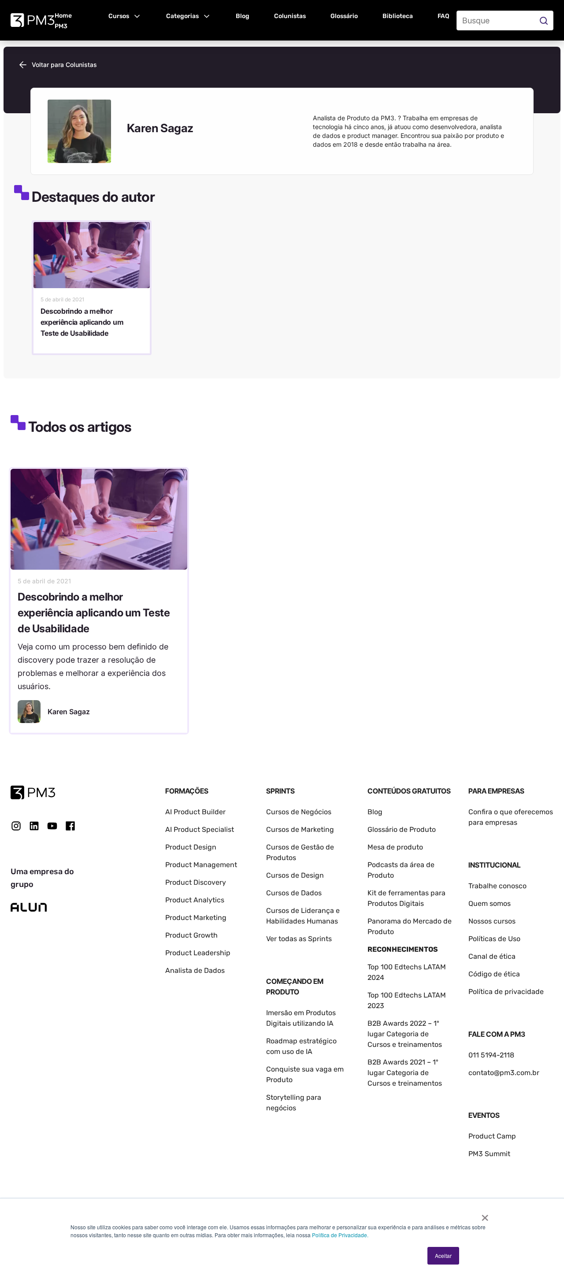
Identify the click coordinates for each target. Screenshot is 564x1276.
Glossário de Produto (401, 829)
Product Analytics (194, 900)
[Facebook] (70, 829)
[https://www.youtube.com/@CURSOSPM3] (52, 825)
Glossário (344, 16)
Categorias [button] (182, 16)
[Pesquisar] (545, 20)
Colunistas (290, 16)
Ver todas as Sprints (299, 939)
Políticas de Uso (494, 939)
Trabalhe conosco (497, 886)
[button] (124, 15)
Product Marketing (195, 917)
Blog (242, 16)
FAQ (443, 16)
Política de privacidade (506, 991)
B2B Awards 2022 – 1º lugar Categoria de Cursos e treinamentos (404, 1034)
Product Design (190, 847)
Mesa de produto (395, 847)
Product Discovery (195, 882)
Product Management (201, 865)
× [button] (485, 1215)
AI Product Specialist (199, 829)
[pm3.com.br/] (33, 792)
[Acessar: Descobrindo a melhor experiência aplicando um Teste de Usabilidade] (91, 255)
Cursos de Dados (294, 893)
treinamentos (420, 1083)
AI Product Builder (195, 812)
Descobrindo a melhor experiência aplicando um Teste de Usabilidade (82, 322)
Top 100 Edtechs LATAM (406, 995)
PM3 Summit (489, 1154)
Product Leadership (197, 953)
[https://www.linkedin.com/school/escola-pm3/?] (34, 825)
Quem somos (489, 903)
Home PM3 (63, 21)
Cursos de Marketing (300, 829)
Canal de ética (492, 956)
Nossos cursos (492, 921)
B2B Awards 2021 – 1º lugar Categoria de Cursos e (402, 1072)
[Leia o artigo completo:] (99, 519)
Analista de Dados (195, 970)
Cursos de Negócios (298, 812)
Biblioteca (397, 16)
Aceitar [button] (443, 1255)
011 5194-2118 (491, 1055)
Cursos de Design (295, 875)
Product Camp (492, 1136)
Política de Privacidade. (340, 1235)
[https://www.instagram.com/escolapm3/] (16, 825)
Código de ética (494, 974)
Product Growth (191, 935)
